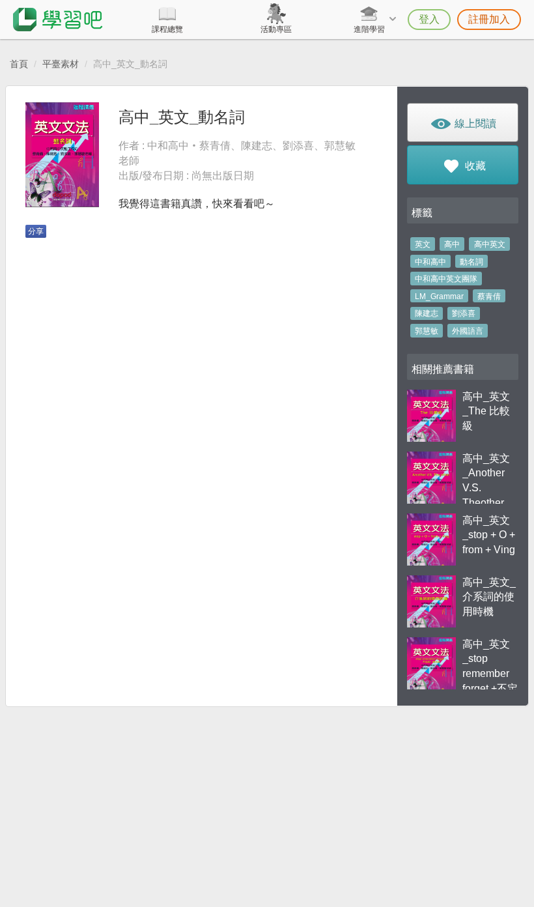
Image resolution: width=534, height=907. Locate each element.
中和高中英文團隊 (446, 278)
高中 (452, 244)
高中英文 (489, 244)
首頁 (19, 64)
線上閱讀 (474, 123)
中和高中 (430, 261)
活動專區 (276, 29)
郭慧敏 (426, 331)
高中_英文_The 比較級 (486, 411)
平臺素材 (60, 64)
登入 (429, 19)
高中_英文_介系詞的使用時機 (489, 597)
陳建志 (426, 313)
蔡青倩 (489, 296)
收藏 (474, 165)
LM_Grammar (439, 296)
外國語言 (467, 331)
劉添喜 (463, 313)
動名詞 (471, 261)
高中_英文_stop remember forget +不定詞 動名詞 (490, 674)
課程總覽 (167, 29)
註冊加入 (489, 19)
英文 (422, 244)
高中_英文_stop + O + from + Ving (488, 535)
